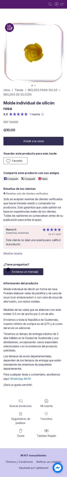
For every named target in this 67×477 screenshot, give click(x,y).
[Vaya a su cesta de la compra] (57, 4)
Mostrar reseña (12, 253)
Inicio (6, 90)
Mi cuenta (46, 406)
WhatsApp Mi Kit (20, 378)
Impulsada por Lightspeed (33, 467)
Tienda (19, 90)
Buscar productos (20, 406)
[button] (50, 4)
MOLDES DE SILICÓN (17, 94)
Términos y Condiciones (19, 461)
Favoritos (46, 419)
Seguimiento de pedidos (20, 421)
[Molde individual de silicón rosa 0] (33, 52)
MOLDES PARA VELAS (43, 90)
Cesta (20, 435)
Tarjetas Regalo (46, 435)
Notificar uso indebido (49, 461)
